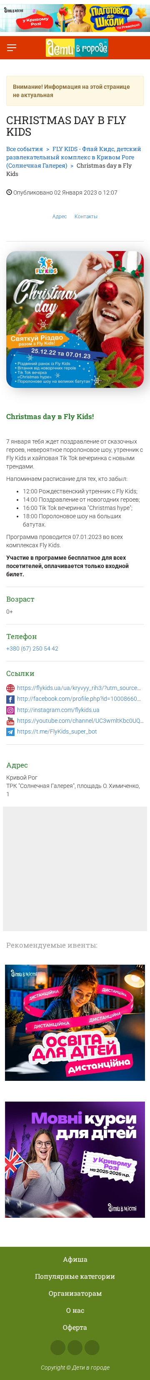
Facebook (57, 1347)
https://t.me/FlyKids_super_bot (57, 731)
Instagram (75, 1347)
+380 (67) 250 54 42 (32, 648)
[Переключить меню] (11, 47)
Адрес (59, 216)
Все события (24, 149)
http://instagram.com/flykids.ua (58, 710)
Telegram (92, 1347)
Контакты (86, 216)
